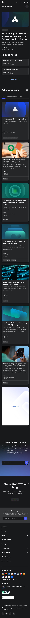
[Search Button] (27, 6)
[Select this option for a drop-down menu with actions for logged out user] (24, 2)
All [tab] (3, 96)
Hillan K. (5, 131)
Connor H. (5, 212)
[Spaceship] (3, 2)
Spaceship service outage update (14, 119)
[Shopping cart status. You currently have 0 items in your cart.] (20, 2)
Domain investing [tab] (12, 96)
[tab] (21, 97)
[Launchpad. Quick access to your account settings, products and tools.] (16, 2)
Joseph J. (5, 335)
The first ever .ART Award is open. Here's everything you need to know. (14, 203)
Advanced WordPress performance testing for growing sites (15, 161)
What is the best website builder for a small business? (14, 242)
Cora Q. (3, 47)
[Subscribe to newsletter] (26, 463)
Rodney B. (5, 171)
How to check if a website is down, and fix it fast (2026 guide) (15, 324)
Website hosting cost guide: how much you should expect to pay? (14, 365)
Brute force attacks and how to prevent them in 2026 (13, 283)
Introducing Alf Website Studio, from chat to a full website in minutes (15, 36)
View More (14, 406)
